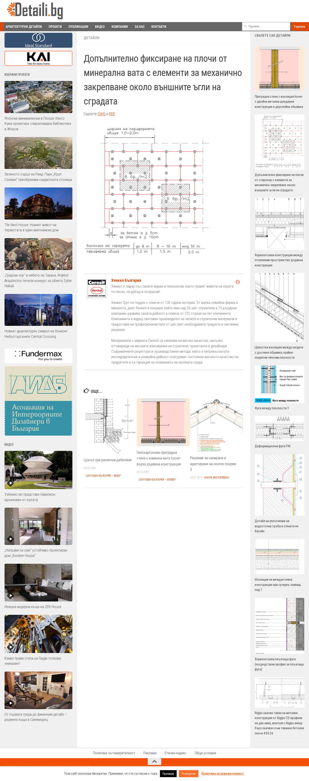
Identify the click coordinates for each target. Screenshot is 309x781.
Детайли (92, 38)
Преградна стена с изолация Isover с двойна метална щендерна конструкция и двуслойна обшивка (279, 102)
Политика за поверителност (114, 753)
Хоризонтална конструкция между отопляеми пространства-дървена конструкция (279, 260)
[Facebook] (237, 282)
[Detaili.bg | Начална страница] (35, 11)
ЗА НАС (140, 26)
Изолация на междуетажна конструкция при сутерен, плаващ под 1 (278, 584)
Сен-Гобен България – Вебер (103, 475)
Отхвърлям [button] (189, 773)
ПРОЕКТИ (55, 26)
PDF (112, 113)
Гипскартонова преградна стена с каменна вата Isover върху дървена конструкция (159, 458)
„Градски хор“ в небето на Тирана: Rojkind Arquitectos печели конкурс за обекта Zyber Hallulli (38, 280)
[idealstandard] (38, 47)
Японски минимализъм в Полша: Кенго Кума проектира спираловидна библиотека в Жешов (38, 123)
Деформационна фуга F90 (272, 446)
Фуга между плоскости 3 (272, 408)
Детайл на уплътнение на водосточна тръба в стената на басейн (276, 526)
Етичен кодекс (175, 753)
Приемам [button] (168, 773)
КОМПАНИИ (120, 26)
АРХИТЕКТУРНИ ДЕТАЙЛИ (24, 26)
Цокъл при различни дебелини (107, 460)
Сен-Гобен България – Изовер (157, 479)
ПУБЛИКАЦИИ (78, 26)
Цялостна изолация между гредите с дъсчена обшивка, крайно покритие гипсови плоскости (279, 352)
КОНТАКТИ (158, 26)
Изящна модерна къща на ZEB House (33, 606)
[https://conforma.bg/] (38, 362)
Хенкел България (126, 280)
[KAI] (38, 65)
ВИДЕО (100, 26)
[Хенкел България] (96, 297)
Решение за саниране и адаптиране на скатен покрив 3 (213, 464)
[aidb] (38, 435)
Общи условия (205, 753)
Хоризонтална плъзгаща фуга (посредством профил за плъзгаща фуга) (279, 664)
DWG (101, 113)
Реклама (150, 753)
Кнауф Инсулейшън (216, 477)
